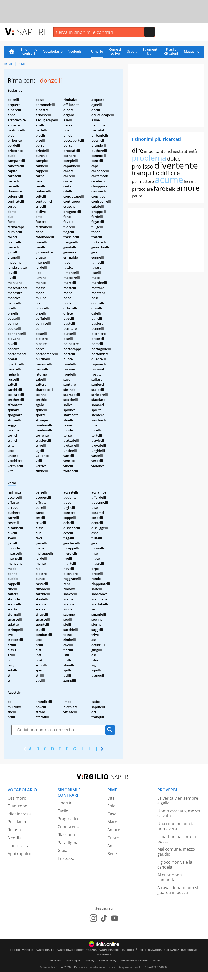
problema (149, 158)
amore (188, 188)
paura (137, 195)
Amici (112, 845)
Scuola (132, 51)
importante (155, 151)
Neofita (15, 838)
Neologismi (76, 51)
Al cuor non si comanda (170, 877)
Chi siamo (55, 960)
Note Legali (73, 960)
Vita (111, 798)
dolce (174, 158)
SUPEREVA (104, 954)
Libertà (64, 803)
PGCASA (91, 950)
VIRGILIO (27, 950)
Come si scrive (115, 51)
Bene (112, 853)
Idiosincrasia (20, 814)
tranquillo (146, 173)
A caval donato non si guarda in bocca (177, 890)
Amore (113, 829)
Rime (22, 64)
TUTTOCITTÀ (129, 950)
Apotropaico (19, 853)
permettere (143, 181)
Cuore (113, 838)
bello (171, 189)
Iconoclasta (18, 845)
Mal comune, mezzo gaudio (176, 851)
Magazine (191, 51)
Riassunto (67, 835)
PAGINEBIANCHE (109, 950)
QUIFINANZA (171, 950)
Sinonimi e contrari (29, 51)
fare (159, 188)
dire (137, 150)
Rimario (97, 51)
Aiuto (156, 960)
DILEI (143, 950)
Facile (63, 811)
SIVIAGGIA (155, 950)
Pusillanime (19, 822)
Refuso (14, 829)
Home (11, 52)
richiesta (174, 151)
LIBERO (15, 950)
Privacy (89, 960)
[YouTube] (114, 918)
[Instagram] (93, 918)
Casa (111, 814)
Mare (112, 822)
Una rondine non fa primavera (176, 826)
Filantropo (17, 806)
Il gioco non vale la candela (174, 864)
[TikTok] (104, 918)
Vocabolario (53, 51)
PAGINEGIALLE (45, 950)
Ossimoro (17, 798)
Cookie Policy (107, 960)
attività (190, 151)
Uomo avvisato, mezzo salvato (178, 813)
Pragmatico (69, 818)
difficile (170, 173)
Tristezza (66, 858)
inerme (190, 181)
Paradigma (68, 842)
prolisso (142, 166)
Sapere (33, 31)
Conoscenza (69, 826)
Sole (111, 806)
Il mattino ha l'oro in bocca (176, 839)
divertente (176, 165)
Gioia (62, 850)
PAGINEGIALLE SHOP (70, 950)
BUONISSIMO (189, 950)
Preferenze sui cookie (134, 960)
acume (169, 179)
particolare (142, 189)
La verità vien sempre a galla (177, 800)
